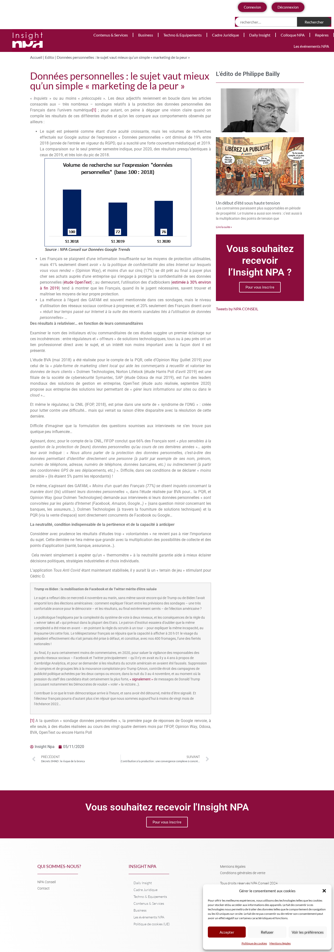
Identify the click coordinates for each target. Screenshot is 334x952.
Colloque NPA (293, 35)
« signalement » (141, 679)
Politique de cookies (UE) (152, 924)
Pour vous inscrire (259, 287)
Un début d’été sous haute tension (248, 202)
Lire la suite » (224, 227)
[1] (94, 110)
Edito (49, 57)
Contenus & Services (110, 35)
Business (145, 35)
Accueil (36, 57)
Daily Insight (259, 35)
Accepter (227, 932)
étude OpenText (77, 282)
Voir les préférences (308, 932)
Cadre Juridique (225, 35)
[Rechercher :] (266, 22)
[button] (324, 890)
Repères (322, 35)
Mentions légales (280, 943)
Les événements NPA (311, 46)
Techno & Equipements (182, 35)
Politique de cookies (254, 943)
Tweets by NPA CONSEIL (237, 308)
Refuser (267, 932)
